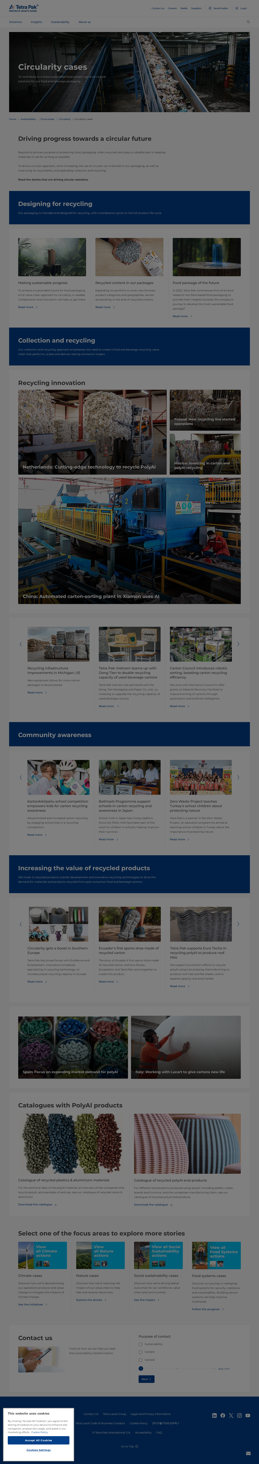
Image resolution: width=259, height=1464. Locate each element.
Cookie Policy (39, 1432)
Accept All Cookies (38, 1440)
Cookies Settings (39, 1449)
